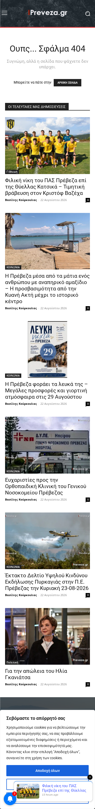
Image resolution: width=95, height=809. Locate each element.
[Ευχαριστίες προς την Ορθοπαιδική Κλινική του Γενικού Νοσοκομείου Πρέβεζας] (47, 445)
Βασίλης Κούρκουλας (21, 200)
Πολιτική (12, 662)
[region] (47, 759)
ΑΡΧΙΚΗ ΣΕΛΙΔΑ (68, 82)
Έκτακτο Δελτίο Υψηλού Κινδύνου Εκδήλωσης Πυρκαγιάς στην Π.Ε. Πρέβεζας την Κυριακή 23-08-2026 (47, 581)
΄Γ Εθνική (12, 172)
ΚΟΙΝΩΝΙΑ (13, 267)
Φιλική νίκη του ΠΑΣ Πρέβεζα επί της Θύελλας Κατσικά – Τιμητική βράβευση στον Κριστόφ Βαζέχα (45, 186)
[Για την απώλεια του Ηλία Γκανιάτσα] (47, 636)
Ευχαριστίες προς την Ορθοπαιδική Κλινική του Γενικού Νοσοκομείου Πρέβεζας (45, 486)
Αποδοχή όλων (47, 771)
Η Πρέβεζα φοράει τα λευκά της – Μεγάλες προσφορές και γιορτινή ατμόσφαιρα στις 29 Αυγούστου (46, 390)
